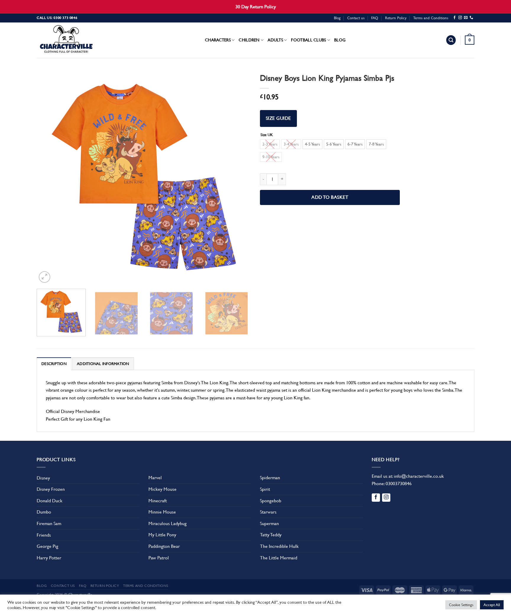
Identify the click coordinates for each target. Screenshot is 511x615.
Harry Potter (49, 558)
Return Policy (396, 18)
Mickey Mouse (162, 489)
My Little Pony (162, 534)
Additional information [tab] (103, 363)
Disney (43, 478)
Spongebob (270, 500)
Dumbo (44, 512)
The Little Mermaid (278, 558)
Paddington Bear (164, 546)
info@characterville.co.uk (419, 476)
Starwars (268, 512)
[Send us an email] (466, 18)
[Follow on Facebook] (454, 18)
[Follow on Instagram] (460, 18)
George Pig (47, 546)
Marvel (155, 477)
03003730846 (399, 483)
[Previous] (48, 177)
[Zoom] (44, 277)
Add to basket (329, 197)
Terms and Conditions (430, 18)
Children (249, 40)
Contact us (356, 18)
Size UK (267, 135)
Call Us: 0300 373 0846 (57, 18)
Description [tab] (54, 363)
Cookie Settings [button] (461, 605)
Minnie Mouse (162, 512)
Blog (337, 18)
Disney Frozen (51, 489)
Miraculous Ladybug (167, 523)
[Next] (239, 177)
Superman (269, 523)
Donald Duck (49, 500)
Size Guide (278, 118)
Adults (275, 40)
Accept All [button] (491, 605)
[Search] (451, 40)
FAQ (374, 18)
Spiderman (270, 477)
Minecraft (157, 500)
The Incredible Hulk (279, 546)
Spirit (265, 489)
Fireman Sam (49, 523)
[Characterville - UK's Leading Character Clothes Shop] (66, 40)
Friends (44, 535)
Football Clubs (308, 40)
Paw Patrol (158, 558)
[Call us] (471, 18)
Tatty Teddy (271, 534)
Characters (218, 40)
